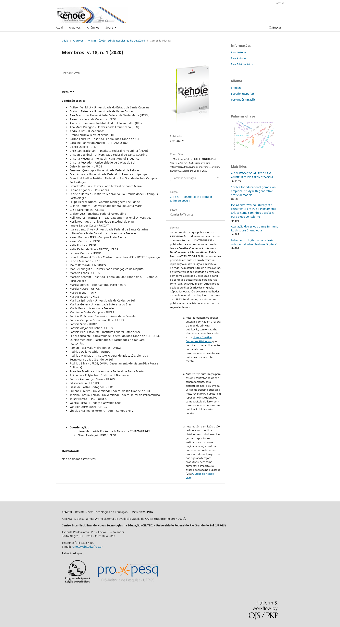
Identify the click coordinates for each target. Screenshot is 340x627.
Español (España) (242, 93)
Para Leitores (238, 52)
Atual (59, 27)
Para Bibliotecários (242, 64)
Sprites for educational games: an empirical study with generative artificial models (253, 191)
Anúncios (93, 27)
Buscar (276, 27)
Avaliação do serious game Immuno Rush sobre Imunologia (254, 228)
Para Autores (238, 58)
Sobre (109, 27)
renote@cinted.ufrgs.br (87, 546)
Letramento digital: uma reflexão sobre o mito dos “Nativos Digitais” (254, 242)
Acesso (280, 3)
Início (65, 40)
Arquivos (75, 27)
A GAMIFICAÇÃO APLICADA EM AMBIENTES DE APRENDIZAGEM (252, 175)
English (236, 88)
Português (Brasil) (243, 99)
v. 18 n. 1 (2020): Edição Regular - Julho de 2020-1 (116, 40)
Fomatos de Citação (184, 178)
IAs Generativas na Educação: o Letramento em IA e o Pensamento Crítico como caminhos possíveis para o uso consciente (253, 210)
